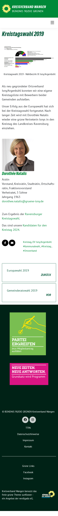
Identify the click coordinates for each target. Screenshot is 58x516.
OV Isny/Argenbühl (42, 242)
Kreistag (27, 242)
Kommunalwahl (32, 246)
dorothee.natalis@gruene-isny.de (23, 201)
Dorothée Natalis (14, 173)
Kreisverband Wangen (29, 7)
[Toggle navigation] (52, 22)
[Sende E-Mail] (12, 243)
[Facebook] (25, 420)
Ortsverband (30, 250)
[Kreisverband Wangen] (6, 8)
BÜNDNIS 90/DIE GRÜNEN (27, 11)
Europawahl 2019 (29, 273)
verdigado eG (26, 498)
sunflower (27, 494)
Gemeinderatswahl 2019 (29, 293)
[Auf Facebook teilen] (5, 243)
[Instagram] (32, 420)
